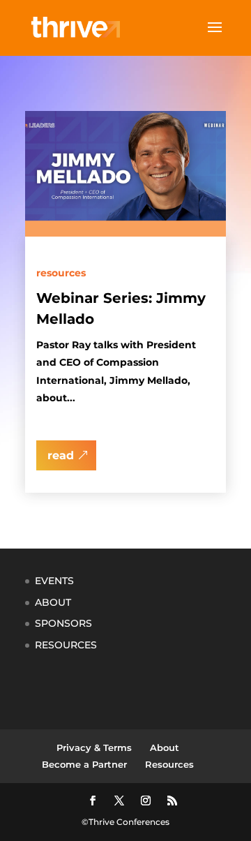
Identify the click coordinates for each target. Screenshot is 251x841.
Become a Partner (84, 764)
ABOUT (53, 602)
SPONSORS (63, 623)
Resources (61, 273)
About (164, 747)
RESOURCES (66, 645)
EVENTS (54, 580)
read (60, 455)
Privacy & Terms (94, 747)
